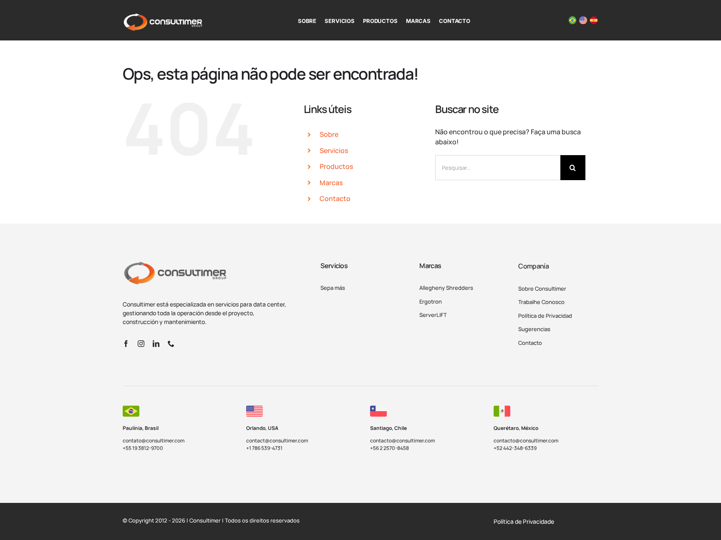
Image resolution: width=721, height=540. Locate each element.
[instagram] (141, 343)
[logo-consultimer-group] (175, 264)
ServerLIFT (433, 315)
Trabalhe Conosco (541, 302)
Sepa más (332, 287)
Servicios (334, 150)
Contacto (335, 198)
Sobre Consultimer (542, 288)
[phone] (171, 343)
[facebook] (126, 343)
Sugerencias (534, 329)
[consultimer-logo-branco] (163, 16)
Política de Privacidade (524, 521)
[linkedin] (156, 343)
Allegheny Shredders (446, 287)
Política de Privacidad (545, 315)
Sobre (329, 134)
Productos (336, 166)
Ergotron (430, 301)
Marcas (331, 182)
